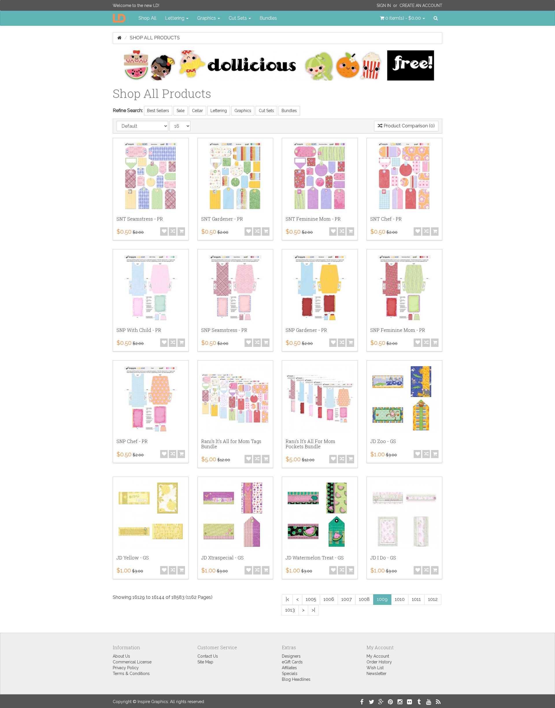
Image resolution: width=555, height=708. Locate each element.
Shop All (147, 18)
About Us (121, 656)
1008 (364, 599)
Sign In (384, 5)
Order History (379, 662)
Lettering (218, 110)
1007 (346, 599)
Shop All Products (155, 38)
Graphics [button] (207, 18)
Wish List (375, 667)
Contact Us (207, 656)
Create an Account (420, 5)
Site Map (205, 662)
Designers (291, 656)
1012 (433, 599)
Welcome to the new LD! (136, 5)
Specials (289, 673)
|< (287, 599)
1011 (416, 599)
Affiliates (289, 667)
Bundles (268, 18)
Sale (180, 110)
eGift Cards (292, 662)
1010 (400, 599)
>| (313, 610)
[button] (402, 18)
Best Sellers (158, 110)
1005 (311, 599)
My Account (378, 656)
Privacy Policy (126, 667)
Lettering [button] (175, 18)
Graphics (242, 110)
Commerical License (132, 662)
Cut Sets (266, 110)
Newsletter (376, 673)
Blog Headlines (296, 679)
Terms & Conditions (131, 673)
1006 (328, 599)
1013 (290, 610)
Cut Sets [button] (238, 18)
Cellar (197, 110)
